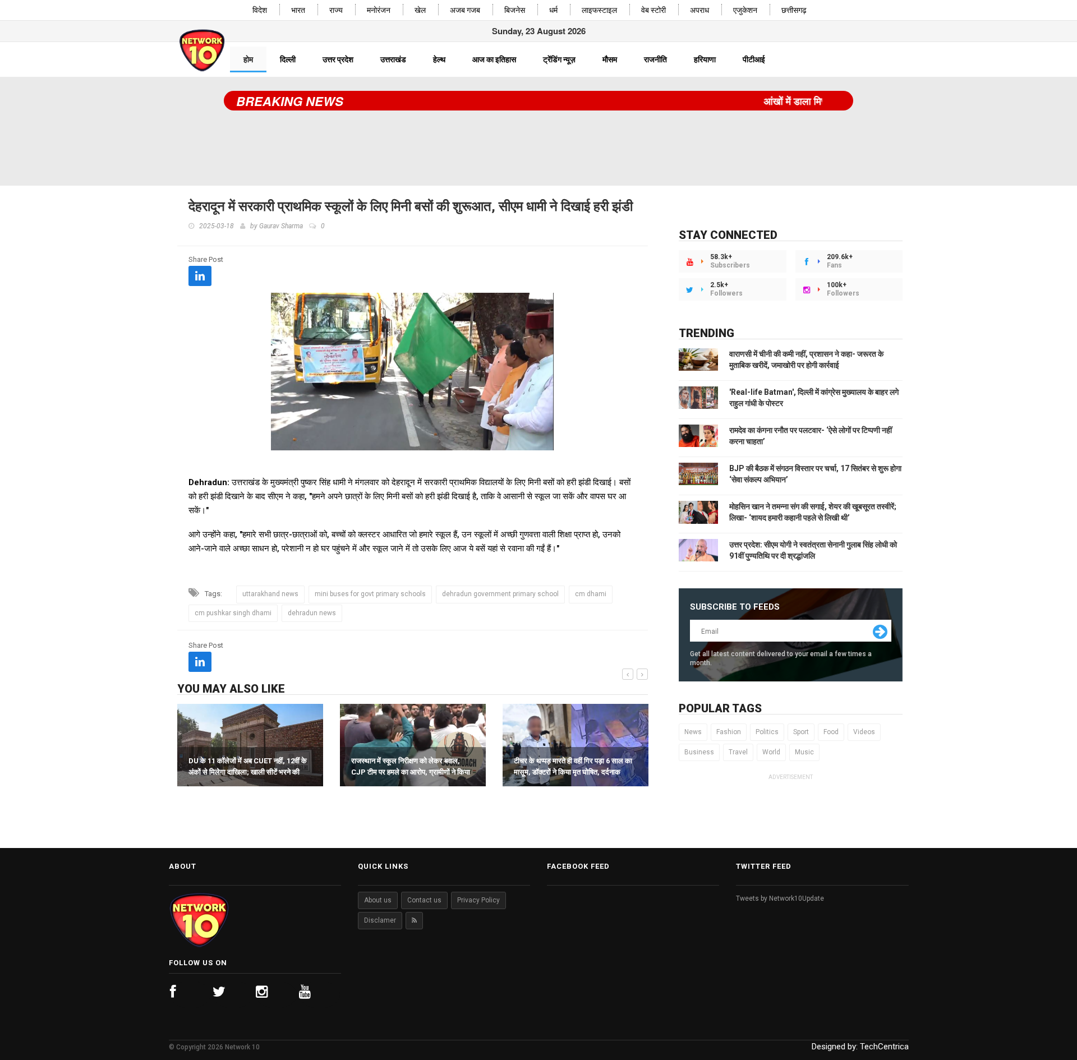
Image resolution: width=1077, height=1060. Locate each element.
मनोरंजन (378, 10)
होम (248, 59)
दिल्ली (288, 59)
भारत (298, 10)
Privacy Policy (478, 900)
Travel (738, 752)
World (771, 752)
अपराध (699, 10)
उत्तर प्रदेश (338, 59)
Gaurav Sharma (281, 226)
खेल (420, 10)
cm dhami (590, 594)
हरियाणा (705, 59)
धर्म (553, 10)
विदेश (259, 10)
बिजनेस (514, 10)
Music (804, 752)
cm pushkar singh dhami (233, 613)
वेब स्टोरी (653, 10)
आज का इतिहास (494, 59)
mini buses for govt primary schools (370, 594)
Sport (801, 732)
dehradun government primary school (500, 594)
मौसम (609, 59)
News (693, 732)
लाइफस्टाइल (599, 10)
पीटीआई (754, 59)
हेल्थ (439, 59)
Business (699, 752)
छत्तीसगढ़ (794, 10)
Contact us (424, 900)
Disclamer (380, 920)
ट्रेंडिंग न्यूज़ (559, 59)
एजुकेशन (745, 10)
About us (378, 900)
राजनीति (655, 59)
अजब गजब (465, 10)
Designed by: (860, 1046)
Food (831, 732)
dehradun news (312, 613)
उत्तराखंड (393, 59)
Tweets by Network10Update (780, 898)
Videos (864, 732)
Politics (767, 732)
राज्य (336, 10)
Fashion (728, 732)
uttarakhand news (270, 594)
